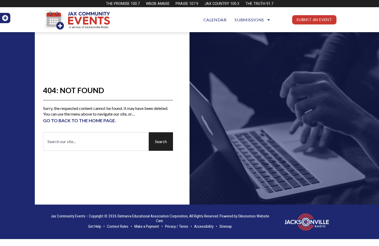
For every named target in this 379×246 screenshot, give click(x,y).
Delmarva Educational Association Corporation (153, 216)
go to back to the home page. (79, 120)
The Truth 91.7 (259, 4)
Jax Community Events (68, 216)
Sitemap (225, 226)
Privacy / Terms (176, 226)
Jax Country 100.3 (221, 4)
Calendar (215, 19)
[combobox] (96, 141)
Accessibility (203, 226)
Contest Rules (117, 226)
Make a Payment (146, 226)
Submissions (249, 19)
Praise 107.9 (187, 4)
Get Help (94, 226)
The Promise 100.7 (123, 4)
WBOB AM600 (157, 4)
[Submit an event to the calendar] (5, 18)
